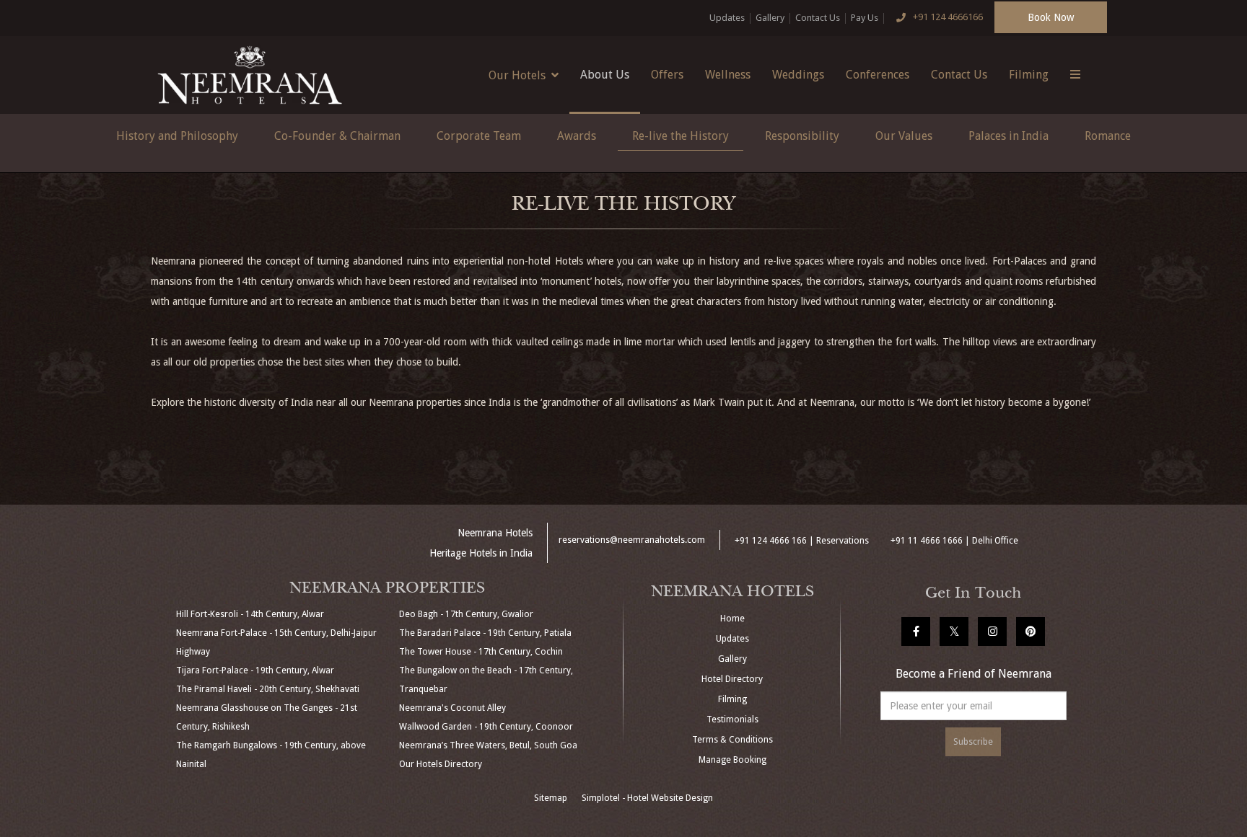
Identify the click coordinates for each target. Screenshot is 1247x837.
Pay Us (864, 17)
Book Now (1051, 17)
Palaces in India (1008, 136)
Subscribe (973, 742)
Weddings (798, 74)
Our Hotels (517, 75)
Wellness (728, 74)
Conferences (877, 74)
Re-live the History (680, 136)
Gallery (770, 17)
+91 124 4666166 (948, 17)
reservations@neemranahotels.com (632, 540)
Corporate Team (479, 136)
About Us (604, 74)
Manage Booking (732, 760)
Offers (667, 74)
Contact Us (817, 17)
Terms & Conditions (732, 740)
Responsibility (802, 136)
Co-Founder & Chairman (337, 136)
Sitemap (550, 798)
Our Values (903, 136)
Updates (727, 17)
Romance (1108, 136)
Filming (1029, 74)
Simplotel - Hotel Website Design (647, 798)
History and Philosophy (177, 136)
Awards (576, 136)
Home (732, 619)
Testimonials (732, 719)
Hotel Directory (732, 679)
